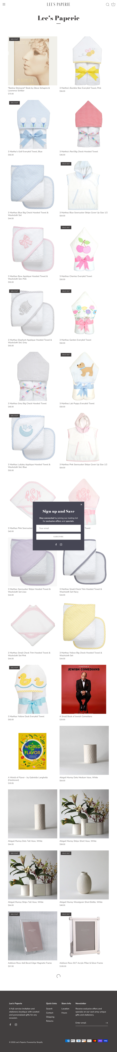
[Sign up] (107, 1023)
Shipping (50, 1017)
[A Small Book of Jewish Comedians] (84, 689)
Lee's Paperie (21, 1042)
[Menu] (4, 4)
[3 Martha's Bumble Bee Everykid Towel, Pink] (84, 60)
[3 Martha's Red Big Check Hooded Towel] (84, 124)
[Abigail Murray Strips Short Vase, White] (84, 813)
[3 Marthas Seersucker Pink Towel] (84, 501)
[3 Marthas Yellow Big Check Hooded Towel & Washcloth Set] (84, 625)
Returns (49, 1021)
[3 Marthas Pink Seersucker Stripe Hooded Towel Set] (32, 501)
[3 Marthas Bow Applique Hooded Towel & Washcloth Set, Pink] (32, 249)
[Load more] (58, 976)
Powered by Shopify (35, 1042)
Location (65, 1008)
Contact (49, 1012)
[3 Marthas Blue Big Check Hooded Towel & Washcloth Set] (32, 185)
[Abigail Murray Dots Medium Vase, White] (84, 750)
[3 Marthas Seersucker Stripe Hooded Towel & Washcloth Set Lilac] (32, 561)
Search (49, 1008)
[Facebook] (56, 544)
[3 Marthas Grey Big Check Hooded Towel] (32, 376)
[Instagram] (61, 544)
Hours (64, 1012)
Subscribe (58, 537)
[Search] (107, 4)
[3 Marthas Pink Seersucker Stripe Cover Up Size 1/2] (84, 437)
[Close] (81, 504)
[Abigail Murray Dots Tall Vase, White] (32, 813)
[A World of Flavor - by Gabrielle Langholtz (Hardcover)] (32, 750)
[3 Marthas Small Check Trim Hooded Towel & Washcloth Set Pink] (32, 625)
